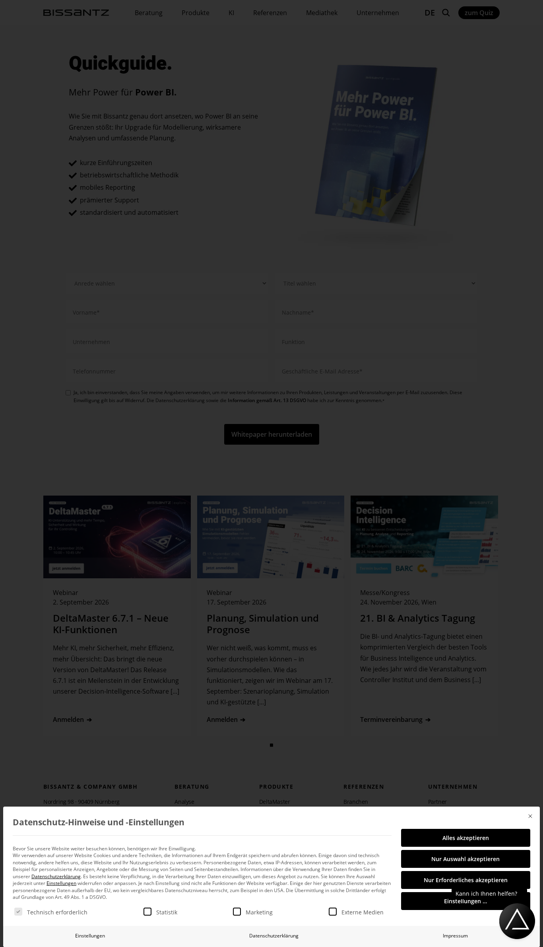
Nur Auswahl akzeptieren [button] (465, 859)
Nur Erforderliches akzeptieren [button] (466, 880)
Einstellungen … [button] (465, 901)
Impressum (455, 935)
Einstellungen (90, 935)
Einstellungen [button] (61, 883)
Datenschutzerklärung (56, 876)
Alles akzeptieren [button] (465, 838)
